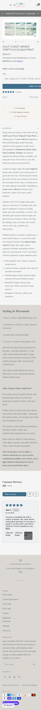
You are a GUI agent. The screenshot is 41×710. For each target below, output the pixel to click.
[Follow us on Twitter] (9, 677)
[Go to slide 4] (21, 41)
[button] (9, 92)
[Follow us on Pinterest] (19, 677)
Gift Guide (7, 604)
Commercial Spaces (10, 599)
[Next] (37, 42)
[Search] (15, 5)
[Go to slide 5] (23, 41)
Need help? (33, 97)
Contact (6, 613)
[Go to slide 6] (25, 41)
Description (7, 128)
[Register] (34, 664)
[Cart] (37, 5)
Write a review (10, 494)
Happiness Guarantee (7, 619)
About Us (6, 630)
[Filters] (30, 494)
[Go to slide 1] (15, 41)
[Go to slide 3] (19, 41)
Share (5, 97)
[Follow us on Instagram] (14, 677)
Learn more (30, 13)
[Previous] (3, 42)
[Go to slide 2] (17, 41)
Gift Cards (7, 608)
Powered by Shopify (29, 685)
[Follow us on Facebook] (5, 677)
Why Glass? (7, 595)
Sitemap (6, 626)
